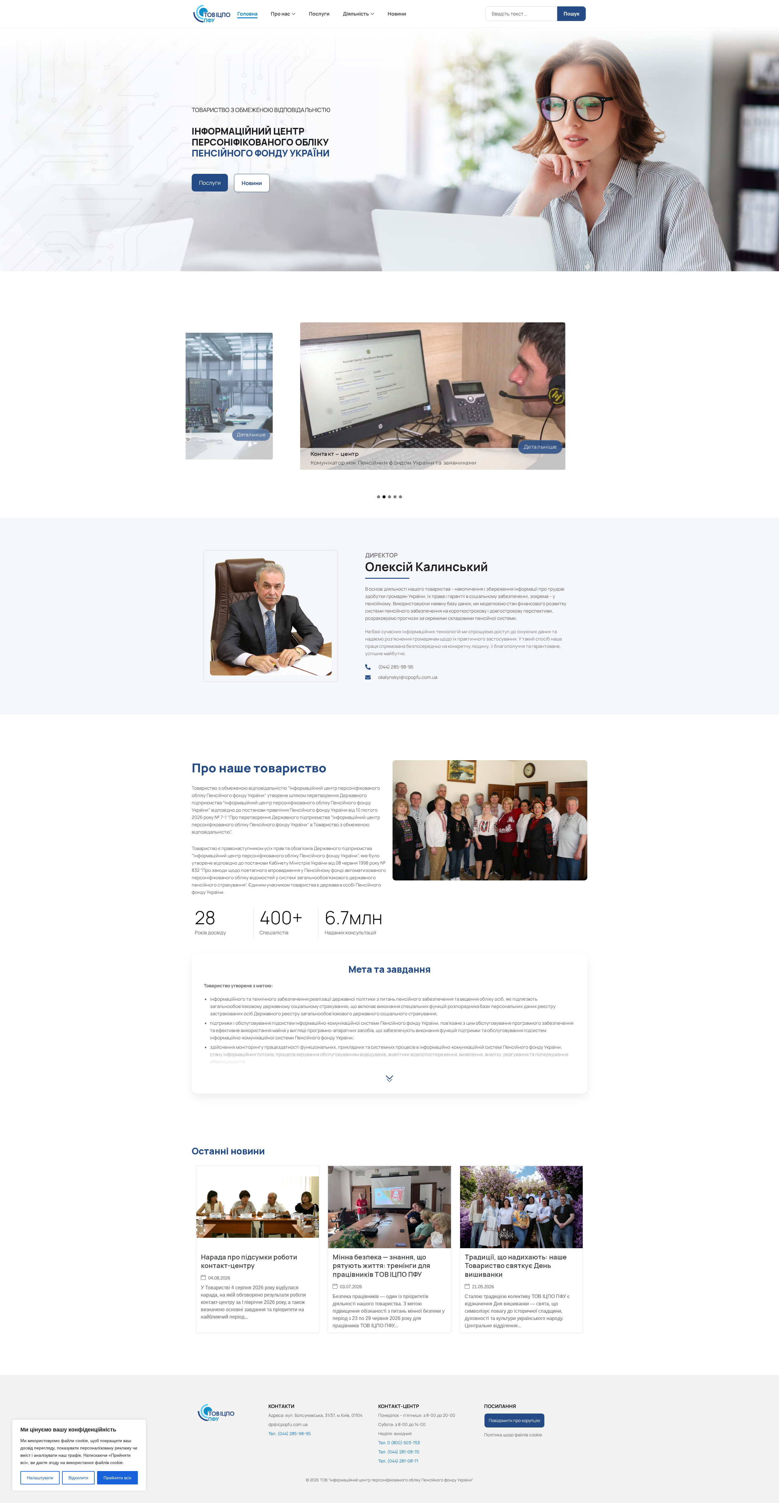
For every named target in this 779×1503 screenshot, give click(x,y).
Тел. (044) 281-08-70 (398, 1452)
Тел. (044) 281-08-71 (398, 1461)
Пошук (571, 13)
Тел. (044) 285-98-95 (289, 1433)
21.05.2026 (483, 1286)
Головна (247, 13)
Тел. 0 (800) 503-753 (399, 1442)
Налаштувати (40, 1477)
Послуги (319, 13)
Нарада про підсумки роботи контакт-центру (249, 1261)
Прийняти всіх (117, 1477)
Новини (397, 13)
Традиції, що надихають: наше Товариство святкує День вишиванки (516, 1265)
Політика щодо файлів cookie (513, 1435)
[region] (79, 1455)
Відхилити (78, 1477)
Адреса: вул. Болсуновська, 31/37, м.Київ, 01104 (315, 1415)
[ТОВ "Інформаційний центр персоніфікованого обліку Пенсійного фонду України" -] (212, 14)
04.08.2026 (219, 1278)
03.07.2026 (351, 1286)
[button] (378, 496)
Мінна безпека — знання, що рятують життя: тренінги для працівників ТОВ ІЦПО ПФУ (381, 1265)
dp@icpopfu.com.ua (288, 1424)
